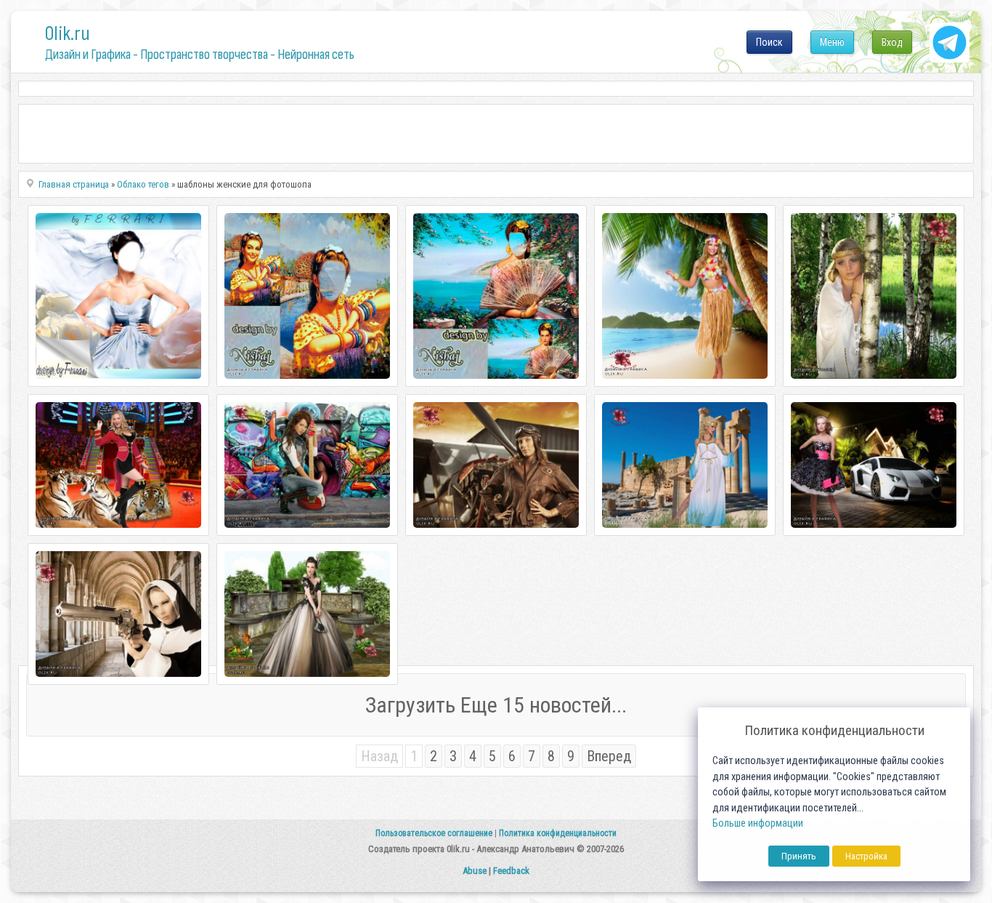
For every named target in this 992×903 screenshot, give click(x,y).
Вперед (609, 756)
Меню (832, 42)
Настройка (866, 856)
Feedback (511, 870)
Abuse (475, 870)
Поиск (769, 42)
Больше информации (757, 823)
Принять (798, 856)
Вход (892, 42)
